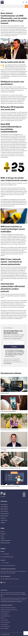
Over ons (2, 531)
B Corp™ (2, 536)
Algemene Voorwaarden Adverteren (8, 607)
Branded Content (4, 515)
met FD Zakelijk (4, 601)
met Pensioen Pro (11, 601)
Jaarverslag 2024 (4, 620)
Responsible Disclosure (5, 616)
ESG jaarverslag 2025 (5, 542)
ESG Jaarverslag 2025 (5, 626)
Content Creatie (4, 520)
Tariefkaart (3, 522)
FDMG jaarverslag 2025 (5, 540)
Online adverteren (4, 506)
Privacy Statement (7, 363)
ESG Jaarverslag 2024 (5, 622)
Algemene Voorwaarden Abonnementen (9, 609)
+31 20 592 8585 (5, 562)
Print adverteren (4, 504)
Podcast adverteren (5, 513)
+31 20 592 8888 (5, 554)
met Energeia (19, 601)
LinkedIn (4, 582)
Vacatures (3, 538)
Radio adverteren (4, 509)
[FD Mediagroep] (2, 2)
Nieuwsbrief (3, 533)
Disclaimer (3, 618)
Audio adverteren (4, 511)
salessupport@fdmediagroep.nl (8, 565)
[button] (26, 2)
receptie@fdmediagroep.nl (7, 556)
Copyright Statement (5, 611)
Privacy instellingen (5, 628)
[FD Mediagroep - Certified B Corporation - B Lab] (25, 494)
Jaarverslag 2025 (4, 624)
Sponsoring (3, 518)
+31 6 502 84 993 (11, 573)
